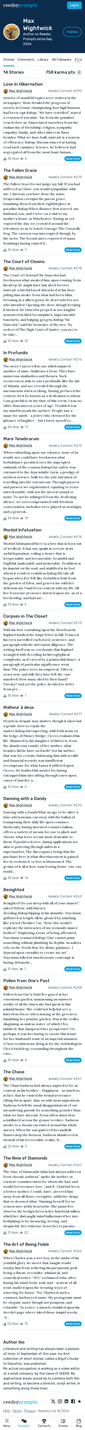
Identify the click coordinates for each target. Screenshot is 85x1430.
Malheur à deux (18, 707)
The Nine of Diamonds (25, 1158)
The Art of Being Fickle (26, 1244)
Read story (73, 158)
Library (43, 60)
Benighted (13, 889)
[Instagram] (59, 1401)
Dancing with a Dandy (24, 798)
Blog (79, 1426)
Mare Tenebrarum (21, 438)
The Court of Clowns (24, 261)
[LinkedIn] (66, 1401)
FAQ (6, 1411)
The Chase (14, 1071)
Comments (26, 60)
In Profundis (15, 352)
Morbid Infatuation (22, 530)
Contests (44, 1426)
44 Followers (61, 60)
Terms (16, 1411)
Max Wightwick (20, 91)
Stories (63, 1426)
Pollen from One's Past (26, 980)
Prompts (24, 1426)
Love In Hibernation (23, 84)
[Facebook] (73, 1401)
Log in (74, 5)
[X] (53, 1401)
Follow (72, 32)
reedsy (20, 5)
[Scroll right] (78, 59)
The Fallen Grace (20, 170)
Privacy (30, 1411)
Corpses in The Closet (25, 616)
